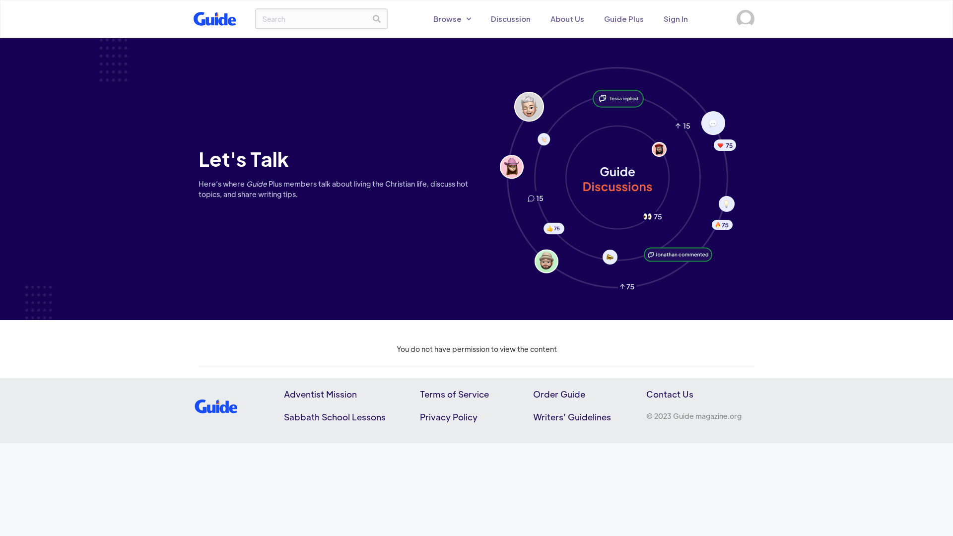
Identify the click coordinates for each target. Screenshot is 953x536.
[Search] (377, 18)
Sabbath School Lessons (335, 416)
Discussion (511, 18)
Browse (447, 18)
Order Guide (559, 394)
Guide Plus (624, 18)
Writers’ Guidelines (572, 416)
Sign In (676, 18)
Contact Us (669, 394)
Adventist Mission (320, 394)
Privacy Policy (448, 416)
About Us (567, 18)
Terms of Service (454, 394)
